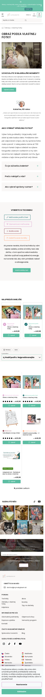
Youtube (39, 501)
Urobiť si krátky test (21, 270)
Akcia (24, 599)
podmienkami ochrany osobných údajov (24, 560)
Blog (23, 633)
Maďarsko (28, 653)
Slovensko (8, 657)
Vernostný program (29, 620)
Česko (7, 653)
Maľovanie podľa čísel (18, 217)
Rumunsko (29, 657)
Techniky (5, 599)
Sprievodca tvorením (10, 633)
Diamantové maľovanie (19, 224)
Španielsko (29, 663)
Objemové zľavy (28, 617)
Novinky (25, 602)
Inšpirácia (5, 607)
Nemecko (8, 663)
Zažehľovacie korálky (18, 238)
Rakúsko (28, 666)
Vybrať (12, 335)
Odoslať (23, 565)
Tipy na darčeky (28, 605)
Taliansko (28, 660)
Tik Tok (34, 501)
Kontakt (5, 624)
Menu (3, 16)
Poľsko (7, 660)
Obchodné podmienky (10, 617)
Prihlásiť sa (28, 15)
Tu (37, 154)
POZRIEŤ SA (28, 9)
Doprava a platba (8, 620)
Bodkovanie (14, 231)
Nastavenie (21, 684)
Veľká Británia (10, 666)
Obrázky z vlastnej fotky (8, 603)
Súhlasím (21, 691)
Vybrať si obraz (9, 90)
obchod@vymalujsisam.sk (17, 587)
